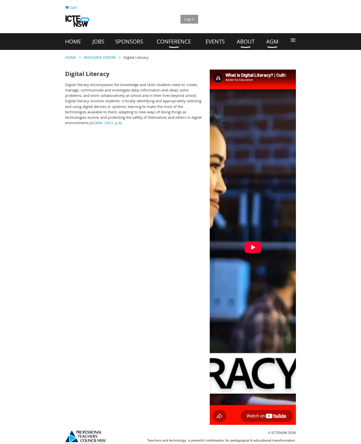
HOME (70, 57)
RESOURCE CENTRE (100, 57)
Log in (189, 18)
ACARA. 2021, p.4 (106, 122)
